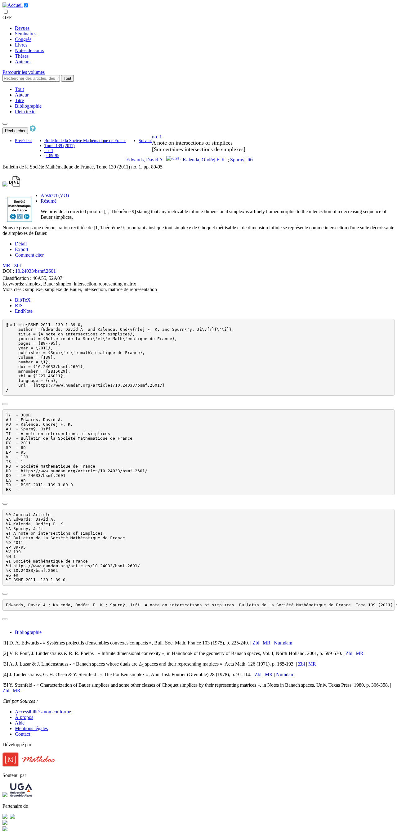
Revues (22, 28)
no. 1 (48, 150)
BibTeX (23, 300)
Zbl (17, 265)
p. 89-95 (51, 155)
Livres (21, 44)
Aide (20, 722)
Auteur (22, 94)
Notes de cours (29, 50)
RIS (19, 305)
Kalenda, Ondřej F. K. (204, 159)
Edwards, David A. (145, 159)
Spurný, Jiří (241, 159)
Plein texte (25, 111)
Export (21, 249)
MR (6, 265)
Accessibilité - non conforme (43, 711)
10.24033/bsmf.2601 (35, 271)
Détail (21, 243)
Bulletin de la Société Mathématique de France (85, 140)
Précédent (23, 140)
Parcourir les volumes (23, 72)
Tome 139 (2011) (59, 145)
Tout (67, 78)
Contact (22, 734)
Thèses (22, 56)
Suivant (145, 140)
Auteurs (22, 61)
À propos (24, 717)
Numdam (283, 642)
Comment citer (29, 255)
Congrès (23, 39)
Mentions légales (31, 728)
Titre (19, 100)
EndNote (24, 311)
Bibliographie (28, 106)
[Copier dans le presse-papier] (4, 404)
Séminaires (25, 33)
